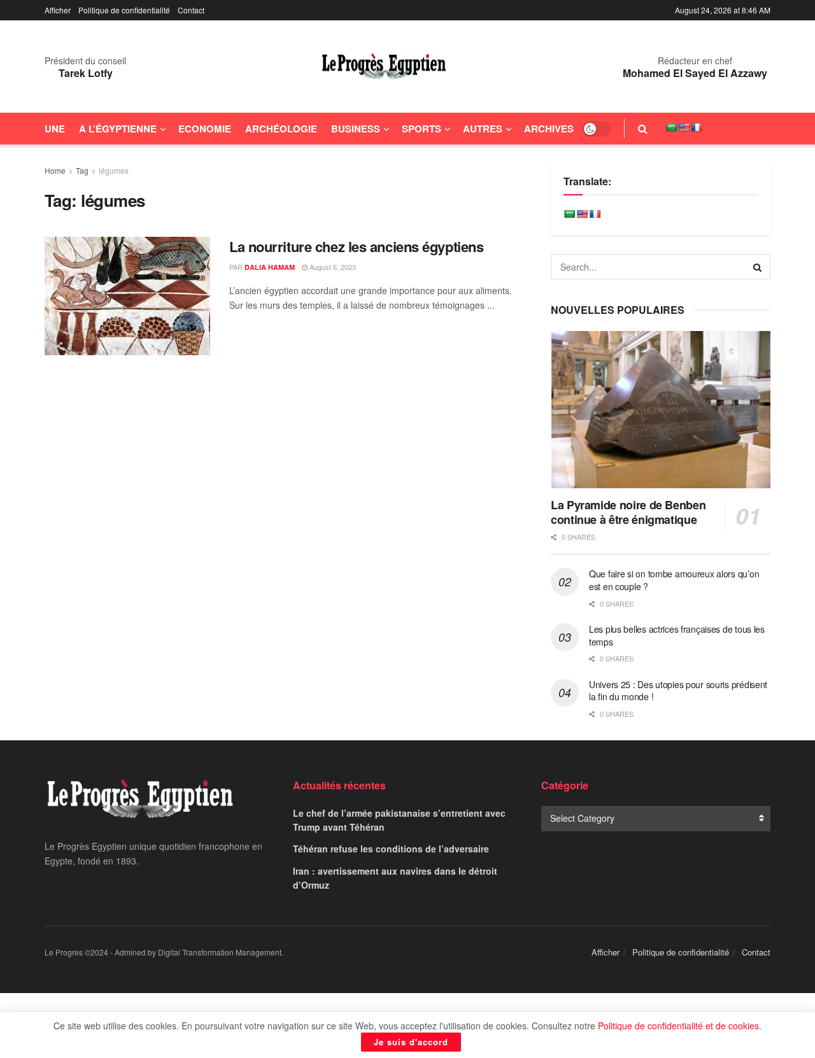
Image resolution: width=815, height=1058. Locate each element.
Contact (191, 9)
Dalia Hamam (269, 267)
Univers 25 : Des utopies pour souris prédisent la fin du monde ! (678, 690)
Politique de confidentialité (124, 9)
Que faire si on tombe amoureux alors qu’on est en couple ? (674, 580)
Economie (204, 129)
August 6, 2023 (332, 267)
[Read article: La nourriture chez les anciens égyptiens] (127, 296)
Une (55, 129)
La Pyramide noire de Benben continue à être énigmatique (628, 512)
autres (482, 129)
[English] (684, 127)
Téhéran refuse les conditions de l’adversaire (391, 848)
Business (355, 129)
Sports (421, 129)
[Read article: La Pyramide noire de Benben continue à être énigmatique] (660, 409)
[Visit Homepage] (384, 67)
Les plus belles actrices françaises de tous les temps (677, 635)
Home (55, 170)
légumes (114, 170)
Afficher (58, 9)
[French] (696, 127)
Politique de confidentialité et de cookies (678, 1025)
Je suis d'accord (411, 1042)
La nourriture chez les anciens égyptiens (356, 246)
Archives (549, 129)
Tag (82, 170)
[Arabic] (671, 127)
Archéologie (281, 129)
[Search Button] (643, 129)
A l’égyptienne (118, 129)
